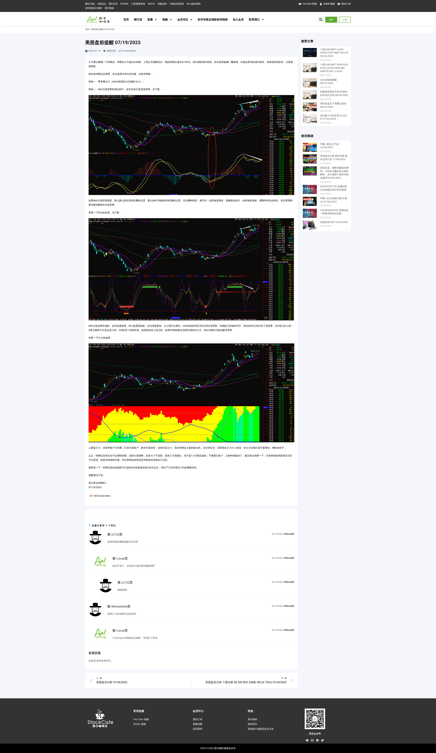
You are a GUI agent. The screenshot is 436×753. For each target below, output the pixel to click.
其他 (250, 711)
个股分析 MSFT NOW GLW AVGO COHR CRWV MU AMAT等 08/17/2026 (334, 68)
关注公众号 (315, 733)
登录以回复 (289, 534)
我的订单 (197, 719)
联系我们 (254, 19)
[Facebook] (317, 740)
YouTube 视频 (141, 719)
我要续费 (197, 724)
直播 (150, 19)
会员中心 (198, 711)
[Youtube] (307, 740)
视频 (165, 19)
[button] (321, 19)
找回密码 (197, 728)
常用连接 (138, 711)
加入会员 (238, 19)
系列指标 (252, 719)
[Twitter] (322, 740)
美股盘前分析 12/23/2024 (334, 222)
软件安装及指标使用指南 (213, 19)
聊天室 (138, 19)
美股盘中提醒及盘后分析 (261, 728)
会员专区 (182, 19)
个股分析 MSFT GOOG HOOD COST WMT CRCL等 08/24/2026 (334, 52)
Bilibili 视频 (139, 724)
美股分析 (111, 50)
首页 (126, 19)
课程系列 (252, 724)
